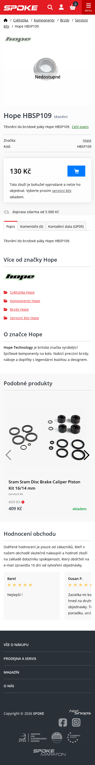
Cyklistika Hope (22, 292)
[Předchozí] (8, 455)
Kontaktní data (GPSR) (66, 226)
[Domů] (6, 20)
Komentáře (31, 226)
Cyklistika (20, 20)
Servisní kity (61, 190)
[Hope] (47, 279)
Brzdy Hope (19, 309)
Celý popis (80, 126)
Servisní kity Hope (24, 318)
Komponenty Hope (25, 300)
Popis (10, 226)
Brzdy (64, 20)
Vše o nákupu (16, 644)
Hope (87, 140)
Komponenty (44, 20)
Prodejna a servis (20, 658)
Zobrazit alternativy (76, 171)
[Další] (86, 455)
